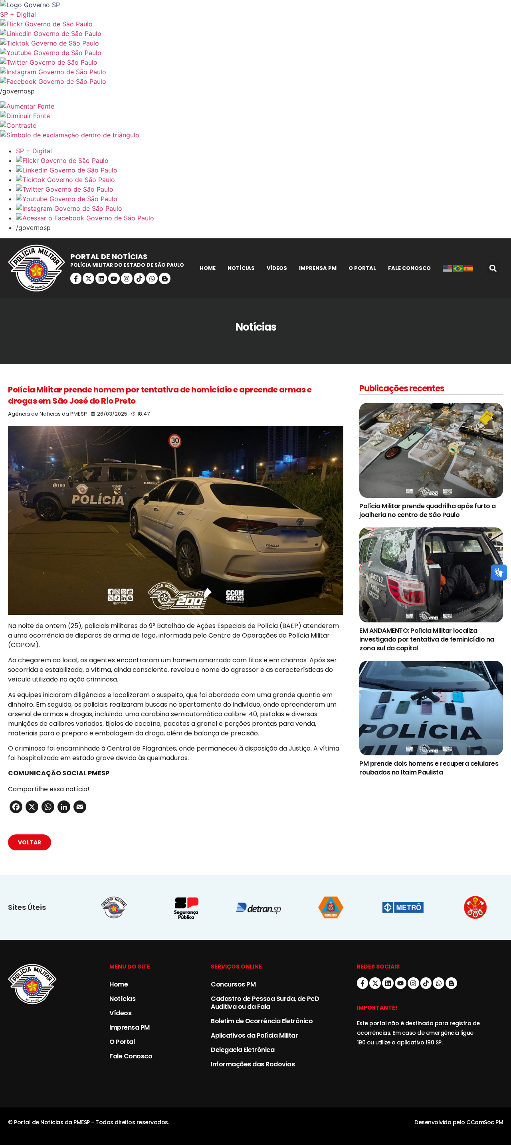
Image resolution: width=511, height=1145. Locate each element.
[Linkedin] (101, 278)
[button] (492, 268)
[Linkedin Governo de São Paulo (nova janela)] (255, 33)
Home (208, 268)
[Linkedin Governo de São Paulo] (263, 170)
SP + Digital (18, 14)
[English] (448, 268)
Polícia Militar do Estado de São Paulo (127, 264)
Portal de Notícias (108, 256)
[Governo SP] (255, 5)
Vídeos (277, 268)
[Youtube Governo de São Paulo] (263, 199)
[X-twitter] (88, 278)
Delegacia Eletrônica (242, 1049)
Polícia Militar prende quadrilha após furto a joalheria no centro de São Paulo (427, 510)
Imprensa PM (318, 268)
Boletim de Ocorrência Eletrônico (262, 1021)
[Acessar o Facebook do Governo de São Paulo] (263, 218)
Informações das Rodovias (253, 1064)
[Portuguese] (458, 268)
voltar (29, 842)
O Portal (362, 268)
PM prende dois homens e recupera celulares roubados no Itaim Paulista (428, 768)
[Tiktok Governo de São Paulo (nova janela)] (255, 43)
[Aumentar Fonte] (255, 106)
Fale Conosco (409, 268)
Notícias (241, 268)
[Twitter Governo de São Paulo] (263, 189)
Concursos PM (233, 984)
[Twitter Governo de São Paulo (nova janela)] (255, 62)
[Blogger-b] (164, 278)
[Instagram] (127, 278)
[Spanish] (468, 268)
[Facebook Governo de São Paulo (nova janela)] (255, 81)
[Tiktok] (139, 278)
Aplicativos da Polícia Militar (254, 1035)
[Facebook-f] (76, 278)
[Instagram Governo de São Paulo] (255, 72)
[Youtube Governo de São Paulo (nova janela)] (255, 52)
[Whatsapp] (152, 278)
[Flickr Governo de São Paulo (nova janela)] (255, 24)
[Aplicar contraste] (255, 125)
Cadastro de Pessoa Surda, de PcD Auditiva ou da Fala (265, 1002)
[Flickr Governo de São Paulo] (263, 160)
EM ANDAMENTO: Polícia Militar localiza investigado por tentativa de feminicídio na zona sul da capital (426, 639)
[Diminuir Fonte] (255, 116)
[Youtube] (114, 278)
